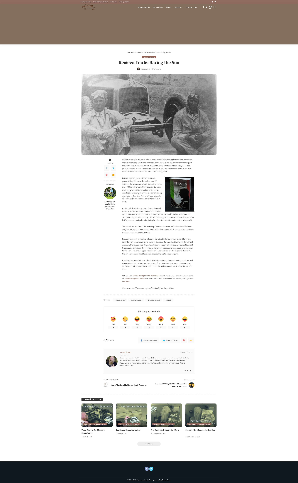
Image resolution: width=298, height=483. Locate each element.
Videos (136, 424)
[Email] (113, 175)
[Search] (215, 7)
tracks (168, 300)
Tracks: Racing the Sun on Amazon (145, 275)
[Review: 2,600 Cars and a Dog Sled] (201, 415)
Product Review (149, 57)
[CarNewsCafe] (88, 7)
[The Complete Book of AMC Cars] (166, 415)
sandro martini (154, 300)
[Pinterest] (106, 175)
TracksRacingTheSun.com (134, 278)
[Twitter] (215, 2)
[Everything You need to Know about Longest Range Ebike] (110, 193)
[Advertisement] (149, 28)
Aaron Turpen (145, 69)
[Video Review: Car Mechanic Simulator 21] (97, 415)
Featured (87, 424)
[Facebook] (212, 2)
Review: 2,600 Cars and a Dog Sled (200, 430)
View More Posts (185, 352)
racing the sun (136, 300)
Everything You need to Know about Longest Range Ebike (110, 205)
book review (120, 300)
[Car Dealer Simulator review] (131, 415)
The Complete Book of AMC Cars (165, 430)
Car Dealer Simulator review (128, 430)
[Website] (185, 370)
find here (125, 281)
